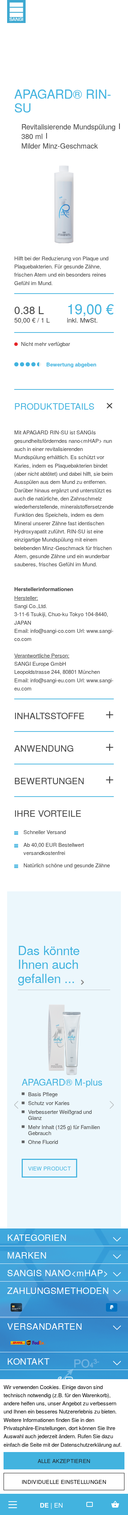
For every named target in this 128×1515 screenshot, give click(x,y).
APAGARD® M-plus (62, 1081)
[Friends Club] (89, 1504)
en (58, 1504)
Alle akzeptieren (64, 1460)
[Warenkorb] (115, 1504)
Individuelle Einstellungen (64, 1481)
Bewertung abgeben (71, 364)
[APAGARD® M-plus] (64, 1040)
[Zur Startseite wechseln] (16, 10)
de (44, 1505)
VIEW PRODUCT (49, 1168)
